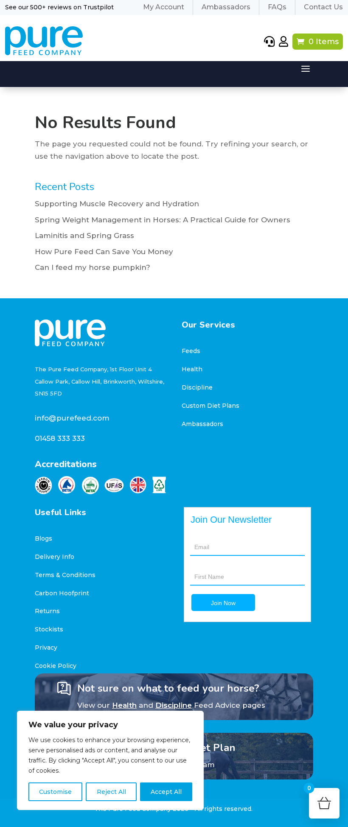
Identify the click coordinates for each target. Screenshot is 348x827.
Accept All (166, 792)
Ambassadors (202, 424)
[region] (110, 760)
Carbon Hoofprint (62, 593)
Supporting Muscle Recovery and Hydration (117, 203)
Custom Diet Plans (210, 405)
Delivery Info (54, 557)
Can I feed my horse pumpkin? (92, 267)
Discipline (197, 387)
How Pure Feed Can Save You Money (104, 251)
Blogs (43, 538)
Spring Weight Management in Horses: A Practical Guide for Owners (162, 220)
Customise (55, 792)
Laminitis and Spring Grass (84, 235)
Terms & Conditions (65, 575)
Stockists (49, 629)
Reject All (111, 792)
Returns (47, 611)
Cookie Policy (55, 666)
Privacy (46, 647)
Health (192, 369)
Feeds (191, 351)
